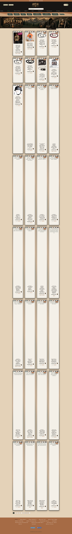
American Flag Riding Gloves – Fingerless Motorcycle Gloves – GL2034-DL (54, 432)
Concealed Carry (44, 520)
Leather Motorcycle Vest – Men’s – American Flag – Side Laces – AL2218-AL (30, 432)
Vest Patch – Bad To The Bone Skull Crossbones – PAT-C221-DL (54, 361)
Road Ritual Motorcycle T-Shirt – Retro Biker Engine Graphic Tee (30, 45)
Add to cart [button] (42, 81)
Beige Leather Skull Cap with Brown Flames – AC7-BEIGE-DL (54, 502)
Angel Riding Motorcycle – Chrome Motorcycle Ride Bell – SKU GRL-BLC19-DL (42, 503)
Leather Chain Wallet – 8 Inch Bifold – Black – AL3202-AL (30, 288)
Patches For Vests (52, 522)
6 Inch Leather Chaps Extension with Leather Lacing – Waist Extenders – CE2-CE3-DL (42, 289)
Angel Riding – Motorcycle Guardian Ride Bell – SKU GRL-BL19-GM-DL (30, 502)
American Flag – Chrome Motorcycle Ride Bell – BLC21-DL (30, 361)
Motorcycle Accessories (21, 522)
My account (49, 10)
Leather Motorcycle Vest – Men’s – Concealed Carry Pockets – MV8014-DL (18, 361)
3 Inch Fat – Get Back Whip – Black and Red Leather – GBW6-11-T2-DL (54, 42)
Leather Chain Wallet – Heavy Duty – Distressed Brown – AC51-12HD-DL (42, 431)
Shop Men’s (23, 519)
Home (1, 10)
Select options (17, 54)
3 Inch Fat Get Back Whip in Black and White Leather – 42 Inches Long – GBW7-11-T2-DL (18, 69)
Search (43, 8)
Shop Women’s (33, 519)
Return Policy (17, 10)
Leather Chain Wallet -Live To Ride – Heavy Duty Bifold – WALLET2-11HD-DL (18, 288)
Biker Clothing (19, 520)
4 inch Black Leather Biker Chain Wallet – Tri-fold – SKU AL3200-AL (30, 145)
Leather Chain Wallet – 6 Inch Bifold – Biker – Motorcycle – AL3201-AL (42, 216)
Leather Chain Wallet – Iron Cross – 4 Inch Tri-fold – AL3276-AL (42, 75)
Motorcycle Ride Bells (37, 522)
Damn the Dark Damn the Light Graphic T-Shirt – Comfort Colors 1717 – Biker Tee (18, 48)
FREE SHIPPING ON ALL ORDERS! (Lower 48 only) (36, 0)
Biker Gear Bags (52, 519)
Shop (8, 10)
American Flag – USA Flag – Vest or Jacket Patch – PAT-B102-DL (18, 502)
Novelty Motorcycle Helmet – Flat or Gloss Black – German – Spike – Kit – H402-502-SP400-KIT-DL (18, 99)
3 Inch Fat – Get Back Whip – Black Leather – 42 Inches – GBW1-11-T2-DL (30, 68)
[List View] (58, 28)
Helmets (54, 520)
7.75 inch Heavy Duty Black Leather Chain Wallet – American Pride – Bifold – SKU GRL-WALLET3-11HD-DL (54, 289)
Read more (54, 78)
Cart (33, 10)
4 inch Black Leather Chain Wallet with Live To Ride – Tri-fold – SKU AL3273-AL (42, 146)
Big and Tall (42, 519)
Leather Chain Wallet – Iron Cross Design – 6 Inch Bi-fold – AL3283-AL (54, 216)
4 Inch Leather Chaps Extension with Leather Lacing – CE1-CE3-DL (54, 146)
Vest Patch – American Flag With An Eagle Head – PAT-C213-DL (42, 361)
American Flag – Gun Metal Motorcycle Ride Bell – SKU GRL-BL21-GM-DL (18, 432)
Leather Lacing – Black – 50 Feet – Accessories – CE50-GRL (18, 216)
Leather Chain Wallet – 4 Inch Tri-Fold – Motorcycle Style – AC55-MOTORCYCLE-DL (54, 72)
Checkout (40, 10)
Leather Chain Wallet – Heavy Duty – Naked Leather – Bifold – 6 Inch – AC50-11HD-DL (30, 217)
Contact (66, 10)
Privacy (58, 10)
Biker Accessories (31, 520)
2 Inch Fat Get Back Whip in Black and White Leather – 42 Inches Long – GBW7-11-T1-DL (42, 42)
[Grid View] (57, 28)
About (26, 10)
